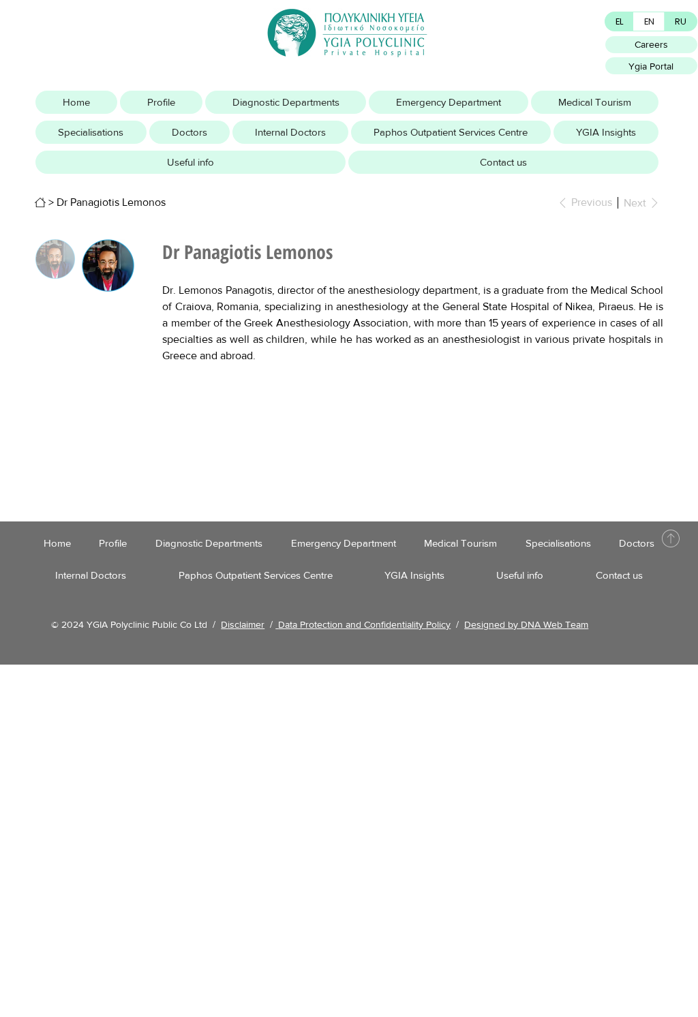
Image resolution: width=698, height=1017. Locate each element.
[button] (161, 102)
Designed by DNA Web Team (526, 624)
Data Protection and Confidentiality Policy (364, 624)
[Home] (40, 202)
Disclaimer (242, 624)
